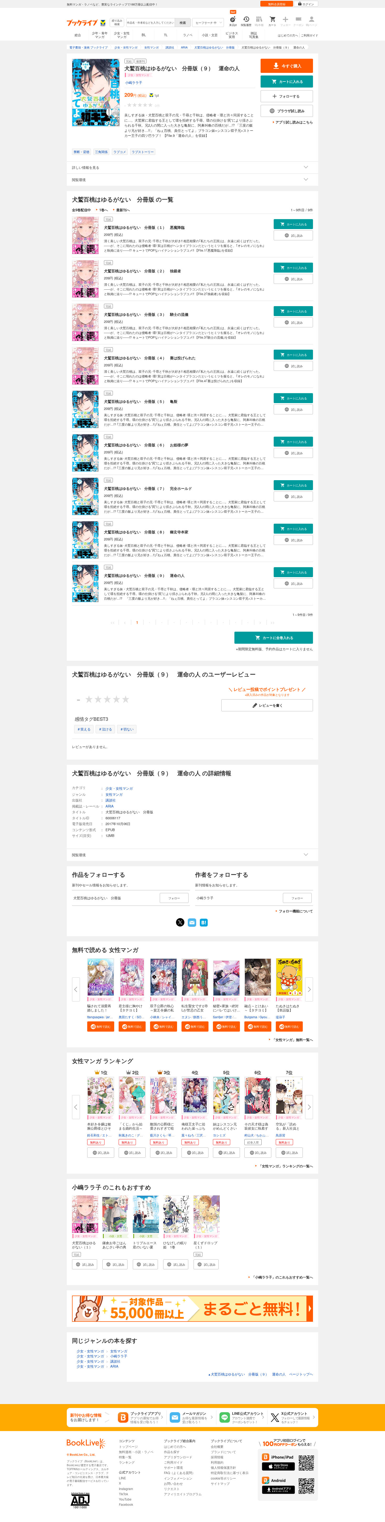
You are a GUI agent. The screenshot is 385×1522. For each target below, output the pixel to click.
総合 (78, 35)
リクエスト (172, 1488)
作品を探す (172, 1451)
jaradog (111, 1017)
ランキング (127, 1462)
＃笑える (84, 729)
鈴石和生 (93, 1135)
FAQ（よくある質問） (179, 1472)
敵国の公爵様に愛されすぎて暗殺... (162, 1128)
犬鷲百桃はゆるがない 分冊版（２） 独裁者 (142, 270)
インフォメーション (178, 1478)
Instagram (126, 1488)
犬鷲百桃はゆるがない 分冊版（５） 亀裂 (140, 401)
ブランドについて (223, 1451)
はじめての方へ (288, 35)
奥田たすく (126, 1017)
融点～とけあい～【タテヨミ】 (256, 1007)
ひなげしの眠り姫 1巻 (175, 1244)
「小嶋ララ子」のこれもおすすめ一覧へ (282, 1277)
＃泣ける (105, 729)
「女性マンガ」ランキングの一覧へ (285, 1165)
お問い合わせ (173, 1483)
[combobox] (150, 22)
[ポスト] (180, 922)
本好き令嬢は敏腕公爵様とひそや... (99, 1128)
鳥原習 (280, 1135)
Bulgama (250, 1017)
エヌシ (186, 1017)
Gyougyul (266, 1017)
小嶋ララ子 (133, 82)
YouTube (125, 1499)
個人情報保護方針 (223, 1467)
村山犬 (249, 1135)
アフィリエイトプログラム (183, 1494)
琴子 (171, 1135)
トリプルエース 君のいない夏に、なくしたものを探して (146, 1249)
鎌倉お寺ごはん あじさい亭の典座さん (116, 1247)
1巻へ (103, 209)
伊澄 (229, 1017)
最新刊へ (123, 209)
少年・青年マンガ (100, 35)
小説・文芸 (210, 35)
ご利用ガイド (309, 35)
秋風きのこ (126, 1135)
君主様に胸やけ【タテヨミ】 (130, 1007)
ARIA (110, 806)
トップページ (128, 1446)
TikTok (123, 1494)
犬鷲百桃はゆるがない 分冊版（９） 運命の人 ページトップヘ (260, 1374)
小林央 (155, 1017)
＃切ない (127, 729)
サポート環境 (173, 1467)
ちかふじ (262, 1135)
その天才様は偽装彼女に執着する (256, 1128)
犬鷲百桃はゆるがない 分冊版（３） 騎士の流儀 (146, 314)
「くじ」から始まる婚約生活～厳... (130, 1128)
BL (144, 34)
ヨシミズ (219, 1135)
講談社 (111, 800)
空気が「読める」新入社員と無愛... (288, 1128)
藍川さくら (158, 1135)
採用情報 (217, 1457)
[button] (100, 1026)
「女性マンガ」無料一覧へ (292, 1039)
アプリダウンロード (178, 1457)
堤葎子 (280, 1017)
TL (166, 35)
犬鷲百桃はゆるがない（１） (84, 1244)
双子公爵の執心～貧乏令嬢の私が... (162, 1010)
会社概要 (217, 1446)
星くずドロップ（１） (205, 1244)
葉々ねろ (188, 1135)
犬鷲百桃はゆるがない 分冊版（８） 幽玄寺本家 (146, 531)
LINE (122, 1478)
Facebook (126, 1504)
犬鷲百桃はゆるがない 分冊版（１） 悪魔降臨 (144, 227)
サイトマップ (220, 1483)
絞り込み (117, 22)
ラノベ (187, 35)
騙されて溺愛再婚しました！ (99, 1007)
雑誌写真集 (253, 35)
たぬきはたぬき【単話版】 (288, 1007)
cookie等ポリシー (223, 1478)
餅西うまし (201, 1017)
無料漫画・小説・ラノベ (136, 1451)
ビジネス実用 (232, 35)
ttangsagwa (95, 1017)
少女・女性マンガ (122, 35)
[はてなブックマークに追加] (203, 926)
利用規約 (217, 1462)
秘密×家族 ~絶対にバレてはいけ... (226, 1007)
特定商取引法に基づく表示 (230, 1472)
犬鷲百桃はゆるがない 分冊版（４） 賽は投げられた (150, 357)
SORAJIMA (145, 1017)
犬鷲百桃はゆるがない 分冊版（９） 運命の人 (144, 575)
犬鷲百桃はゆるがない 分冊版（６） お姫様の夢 (146, 444)
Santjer (218, 1017)
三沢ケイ (202, 1135)
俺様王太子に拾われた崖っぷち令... (193, 1128)
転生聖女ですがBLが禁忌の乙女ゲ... (195, 1010)
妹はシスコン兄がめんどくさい (225, 1126)
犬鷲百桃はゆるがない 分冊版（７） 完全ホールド (148, 488)
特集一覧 (125, 1457)
